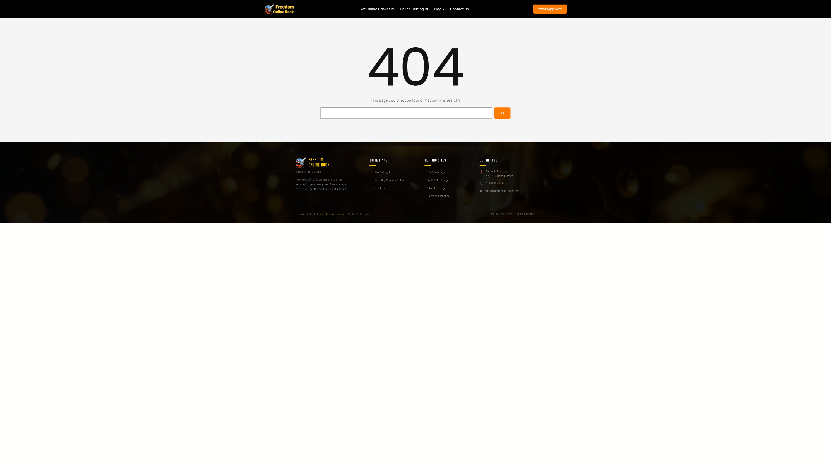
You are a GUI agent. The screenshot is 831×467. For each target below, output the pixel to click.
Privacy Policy (501, 214)
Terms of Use (525, 214)
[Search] (502, 113)
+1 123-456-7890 (495, 183)
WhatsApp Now (550, 9)
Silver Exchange (436, 188)
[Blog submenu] (443, 9)
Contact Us (378, 188)
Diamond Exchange (438, 196)
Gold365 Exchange (438, 180)
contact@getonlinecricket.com (502, 191)
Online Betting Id (381, 172)
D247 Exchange (436, 172)
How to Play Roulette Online (388, 180)
